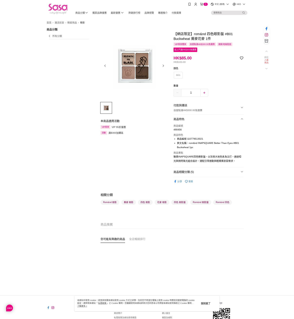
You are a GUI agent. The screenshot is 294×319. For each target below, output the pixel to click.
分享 (179, 181)
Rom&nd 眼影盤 (201, 202)
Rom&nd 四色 (222, 202)
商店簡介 (118, 313)
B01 (178, 75)
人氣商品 (266, 61)
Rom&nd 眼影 (110, 202)
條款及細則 (167, 317)
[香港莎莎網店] (58, 8)
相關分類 (107, 195)
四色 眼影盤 (180, 202)
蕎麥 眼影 (128, 202)
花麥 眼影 (162, 202)
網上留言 (166, 313)
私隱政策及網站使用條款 (125, 317)
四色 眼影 (145, 202)
